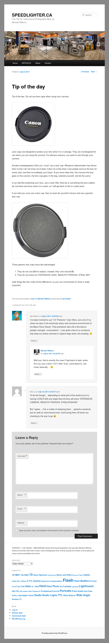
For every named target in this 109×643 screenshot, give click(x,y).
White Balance (69, 595)
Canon (86, 574)
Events (36, 580)
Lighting (75, 586)
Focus (94, 580)
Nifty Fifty (15, 591)
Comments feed (19, 615)
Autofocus (52, 575)
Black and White (64, 574)
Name (21, 495)
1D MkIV (16, 574)
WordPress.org (18, 618)
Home (15, 63)
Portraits (65, 591)
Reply (34, 340)
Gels (28, 586)
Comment (22, 456)
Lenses (67, 586)
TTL (60, 595)
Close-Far (16, 581)
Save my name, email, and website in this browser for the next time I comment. (49, 530)
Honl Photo (53, 586)
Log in (15, 609)
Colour (23, 581)
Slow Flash (88, 591)
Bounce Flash (77, 575)
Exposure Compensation (51, 581)
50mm (35, 575)
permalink (67, 298)
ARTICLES (26, 63)
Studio (38, 595)
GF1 (32, 586)
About (37, 63)
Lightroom (86, 586)
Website (20, 522)
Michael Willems (44, 298)
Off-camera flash (26, 591)
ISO (61, 586)
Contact (48, 63)
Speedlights (23, 595)
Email (21, 508)
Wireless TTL (17, 599)
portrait (56, 591)
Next (94, 71)
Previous (84, 71)
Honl (42, 586)
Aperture (43, 574)
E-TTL (30, 580)
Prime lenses (77, 591)
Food (14, 586)
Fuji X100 (20, 586)
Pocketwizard (47, 591)
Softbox (15, 595)
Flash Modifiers (82, 580)
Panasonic (36, 591)
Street (31, 595)
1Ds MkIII (25, 575)
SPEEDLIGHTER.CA (32, 15)
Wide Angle (83, 595)
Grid (37, 586)
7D (31, 575)
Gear (33, 298)
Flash (68, 580)
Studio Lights (49, 595)
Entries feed (17, 612)
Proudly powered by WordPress (54, 633)
